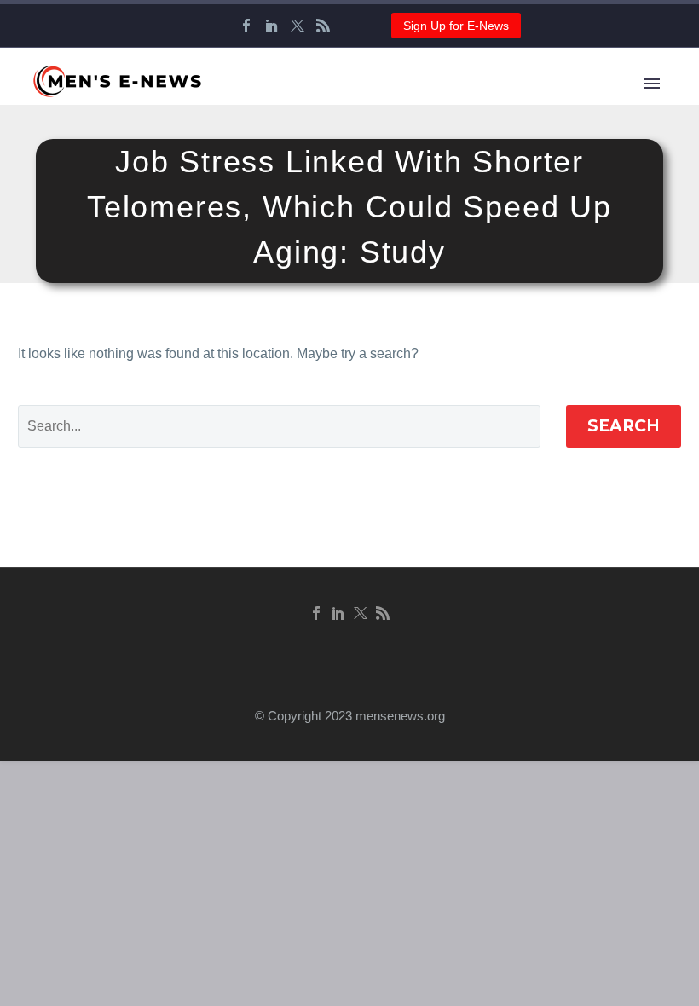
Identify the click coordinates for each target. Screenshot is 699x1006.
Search (623, 426)
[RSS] (323, 25)
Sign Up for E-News (456, 25)
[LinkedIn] (272, 25)
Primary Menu (652, 83)
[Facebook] (246, 25)
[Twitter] (297, 25)
